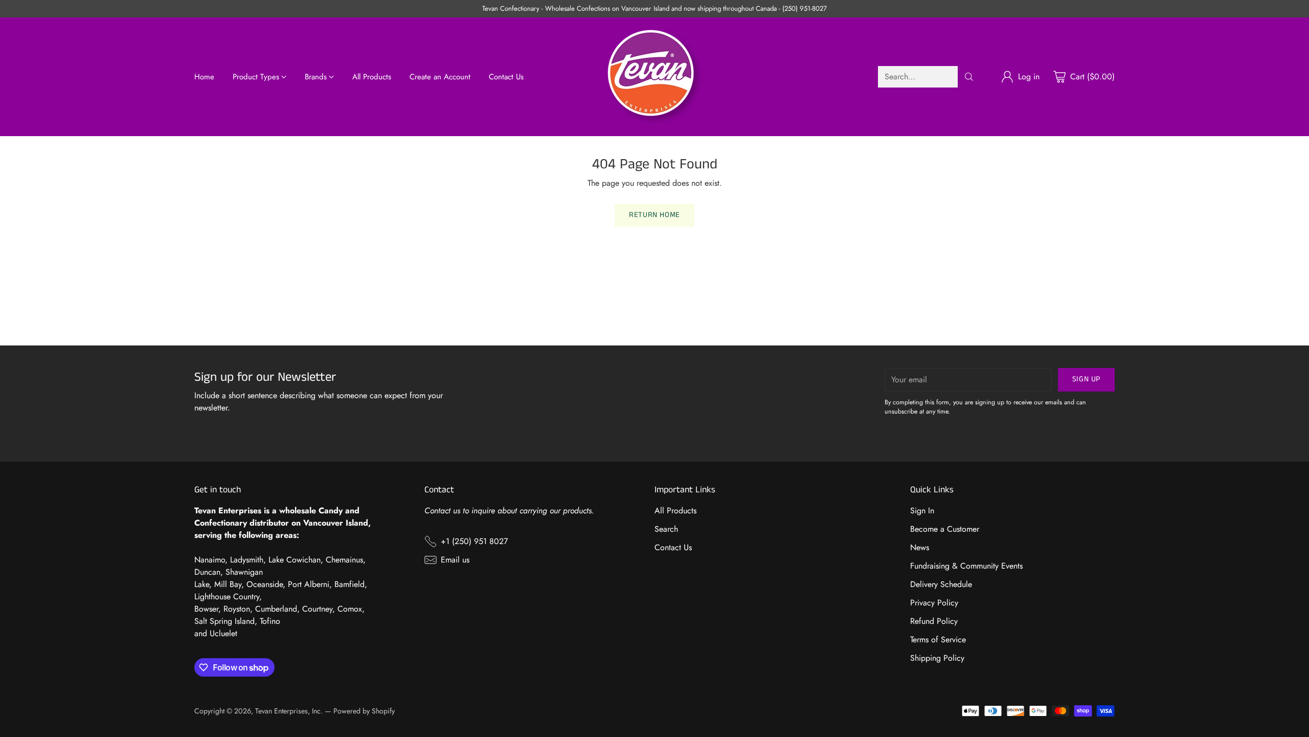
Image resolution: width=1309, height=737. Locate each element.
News (919, 547)
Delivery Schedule (941, 584)
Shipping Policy (937, 658)
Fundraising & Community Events (966, 566)
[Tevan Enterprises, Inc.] (654, 77)
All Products (675, 510)
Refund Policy (934, 621)
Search (666, 529)
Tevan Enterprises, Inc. (289, 711)
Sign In (922, 510)
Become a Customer (944, 529)
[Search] (969, 77)
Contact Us (673, 547)
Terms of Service (938, 639)
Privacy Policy (934, 603)
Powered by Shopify (364, 711)
